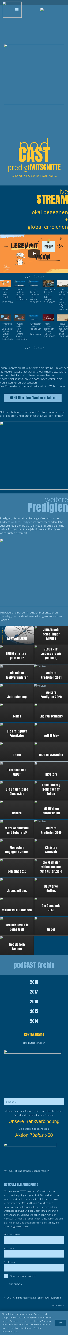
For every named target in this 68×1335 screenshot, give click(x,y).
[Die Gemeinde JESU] (51, 906)
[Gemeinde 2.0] (17, 867)
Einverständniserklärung (23, 1276)
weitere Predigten (21, 522)
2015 (34, 1011)
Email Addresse (12, 1234)
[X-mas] (17, 712)
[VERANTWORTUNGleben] (17, 906)
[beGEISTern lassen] (17, 945)
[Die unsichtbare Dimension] (17, 790)
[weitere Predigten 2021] (51, 673)
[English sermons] (51, 712)
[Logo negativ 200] (12, 10)
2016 (34, 1001)
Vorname (9, 1248)
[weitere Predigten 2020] (51, 693)
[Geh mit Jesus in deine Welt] (17, 926)
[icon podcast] (34, 573)
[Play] (34, 253)
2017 (34, 992)
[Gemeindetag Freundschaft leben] (51, 790)
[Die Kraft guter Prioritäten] (17, 732)
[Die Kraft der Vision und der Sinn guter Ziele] (51, 867)
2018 (34, 982)
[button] (17, 9)
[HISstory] (51, 770)
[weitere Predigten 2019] (51, 829)
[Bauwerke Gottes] (51, 887)
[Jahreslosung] (17, 693)
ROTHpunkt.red (52, 1297)
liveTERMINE (58, 1305)
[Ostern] (17, 809)
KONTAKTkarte (34, 1034)
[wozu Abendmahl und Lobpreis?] (17, 829)
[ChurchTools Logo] (42, 9)
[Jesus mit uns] (17, 887)
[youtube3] (34, 456)
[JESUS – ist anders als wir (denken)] (51, 654)
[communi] (56, 9)
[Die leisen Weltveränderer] (17, 673)
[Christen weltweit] (51, 848)
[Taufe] (17, 751)
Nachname (10, 1262)
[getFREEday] (51, 732)
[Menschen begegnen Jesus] (17, 848)
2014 (34, 1021)
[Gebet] (51, 926)
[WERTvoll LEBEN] (17, 635)
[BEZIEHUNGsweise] (51, 751)
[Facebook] (30, 10)
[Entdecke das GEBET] (17, 770)
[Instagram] (35, 10)
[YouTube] (26, 10)
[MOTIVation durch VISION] (51, 809)
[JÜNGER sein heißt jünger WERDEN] (51, 635)
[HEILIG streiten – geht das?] (17, 654)
